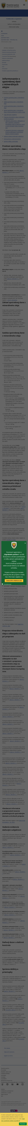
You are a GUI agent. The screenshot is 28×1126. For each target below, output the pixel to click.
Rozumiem (23, 1123)
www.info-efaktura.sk (14, 581)
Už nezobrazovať (7, 584)
